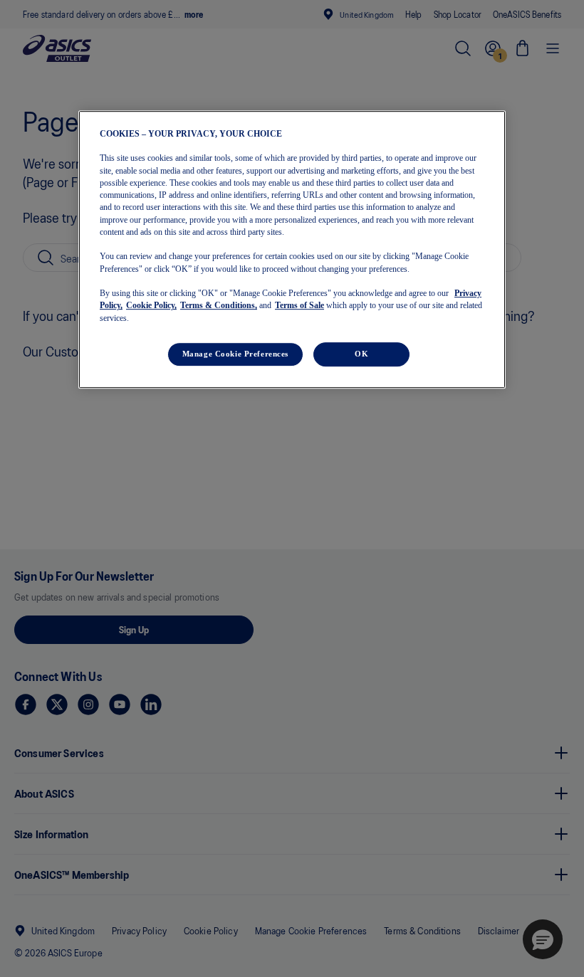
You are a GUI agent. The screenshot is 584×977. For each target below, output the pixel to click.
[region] (292, 249)
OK (361, 353)
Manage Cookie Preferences (235, 353)
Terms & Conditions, (218, 306)
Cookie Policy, (151, 306)
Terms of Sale (299, 306)
